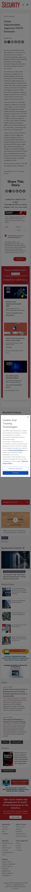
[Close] (28, 417)
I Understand (15, 473)
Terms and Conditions (15, 450)
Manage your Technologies (15, 468)
